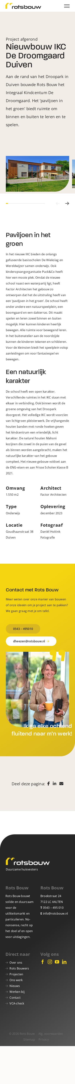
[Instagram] (50, 962)
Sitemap (29, 1039)
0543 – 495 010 (53, 908)
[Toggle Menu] (66, 6)
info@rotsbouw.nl (55, 913)
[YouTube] (57, 962)
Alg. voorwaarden (50, 1034)
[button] (58, 203)
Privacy (44, 1039)
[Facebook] (42, 962)
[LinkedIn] (64, 962)
